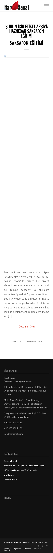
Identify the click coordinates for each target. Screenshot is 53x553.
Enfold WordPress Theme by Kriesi (35, 542)
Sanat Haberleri (10, 461)
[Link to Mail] (47, 546)
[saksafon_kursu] (26, 160)
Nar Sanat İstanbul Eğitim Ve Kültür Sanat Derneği (24, 466)
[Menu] (45, 5)
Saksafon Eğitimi (26, 43)
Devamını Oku (26, 326)
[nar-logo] (22, 5)
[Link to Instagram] (43, 546)
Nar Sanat (17, 542)
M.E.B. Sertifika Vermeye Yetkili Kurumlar (20, 470)
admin (39, 341)
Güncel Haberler (10, 479)
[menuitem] (45, 5)
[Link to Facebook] (38, 546)
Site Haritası (9, 475)
